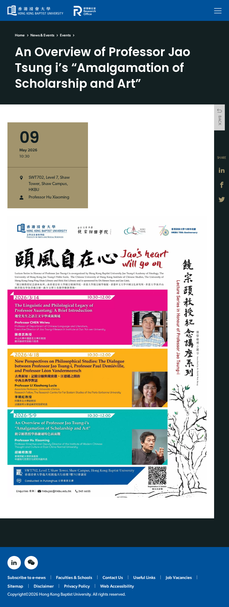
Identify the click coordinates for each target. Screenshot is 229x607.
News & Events (42, 35)
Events (65, 35)
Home (20, 35)
